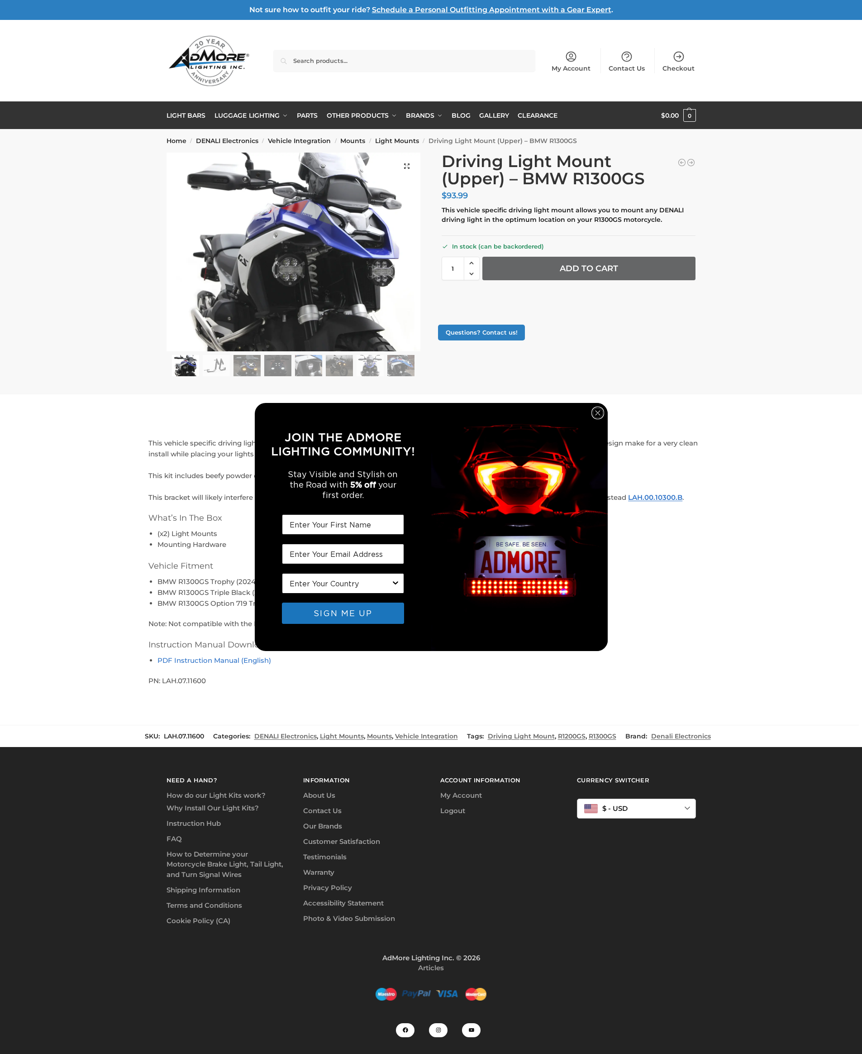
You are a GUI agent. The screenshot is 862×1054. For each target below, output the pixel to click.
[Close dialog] (597, 412)
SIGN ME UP (343, 613)
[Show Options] (395, 583)
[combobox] (340, 583)
